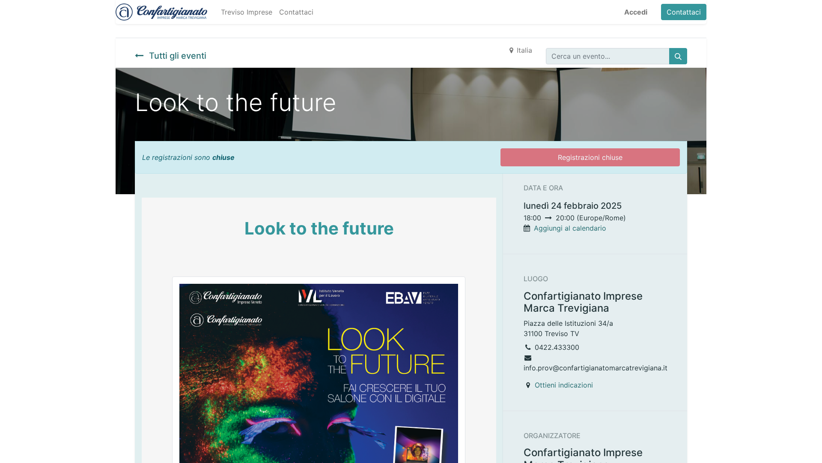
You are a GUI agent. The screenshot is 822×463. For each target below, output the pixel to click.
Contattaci (684, 12)
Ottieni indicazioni (564, 385)
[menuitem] (246, 12)
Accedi (635, 12)
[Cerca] (678, 56)
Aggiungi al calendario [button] (570, 228)
